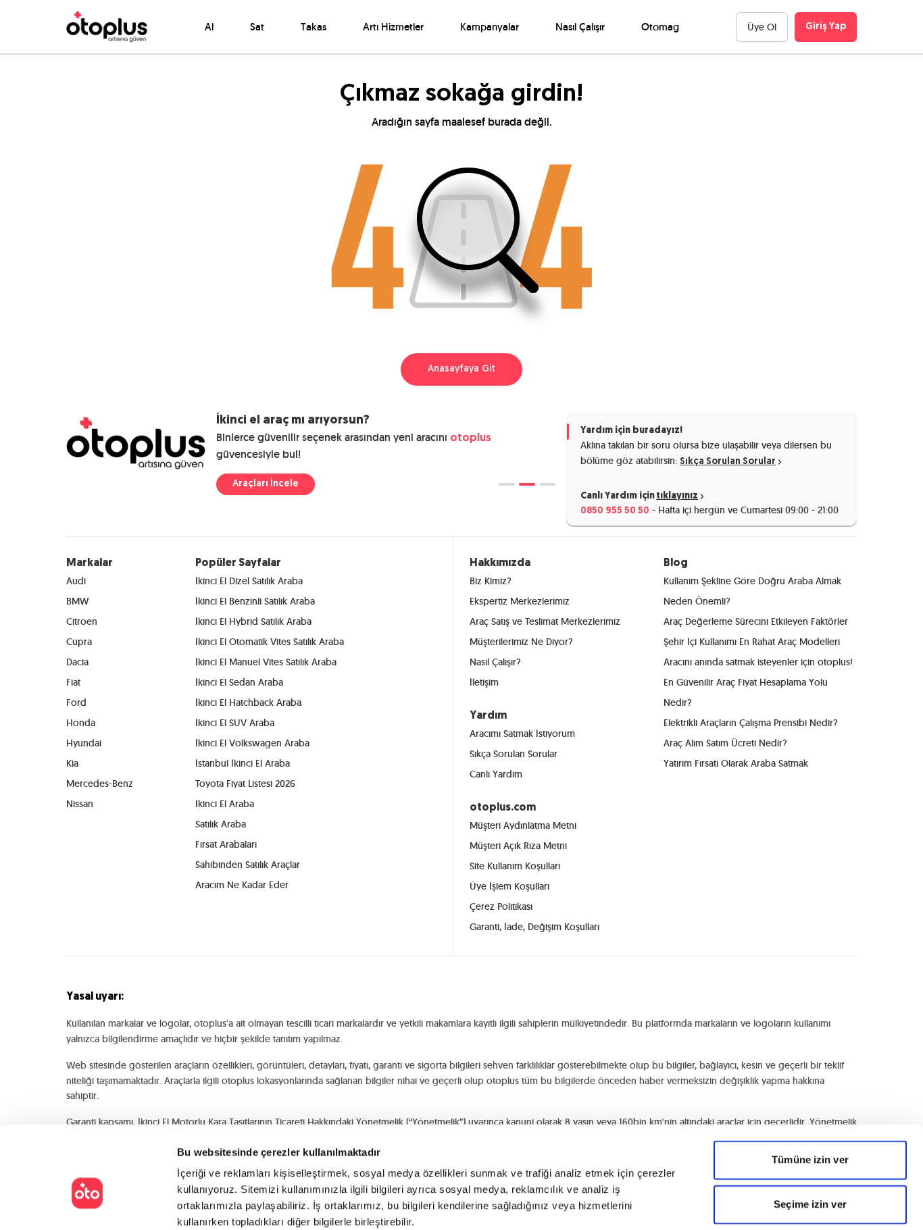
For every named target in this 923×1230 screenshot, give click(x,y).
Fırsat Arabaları (226, 844)
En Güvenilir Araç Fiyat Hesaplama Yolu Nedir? (746, 692)
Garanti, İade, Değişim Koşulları (534, 927)
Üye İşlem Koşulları (509, 886)
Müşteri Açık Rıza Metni (518, 846)
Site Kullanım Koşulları (515, 866)
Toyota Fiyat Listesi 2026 (245, 783)
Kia (72, 763)
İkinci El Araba (224, 804)
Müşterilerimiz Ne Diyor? (521, 642)
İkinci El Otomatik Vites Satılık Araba (269, 642)
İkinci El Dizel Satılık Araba (249, 581)
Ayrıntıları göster (692, 1203)
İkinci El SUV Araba (234, 723)
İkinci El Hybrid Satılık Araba (253, 621)
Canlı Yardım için (639, 496)
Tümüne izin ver (810, 1086)
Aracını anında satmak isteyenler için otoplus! (758, 662)
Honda (80, 723)
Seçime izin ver (810, 1131)
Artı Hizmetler (393, 26)
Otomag (660, 26)
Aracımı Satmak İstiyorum (522, 733)
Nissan (79, 804)
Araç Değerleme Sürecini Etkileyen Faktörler (756, 621)
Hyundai (83, 743)
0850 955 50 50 (614, 511)
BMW (77, 601)
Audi (76, 581)
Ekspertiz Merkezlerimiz (520, 601)
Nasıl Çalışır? (495, 662)
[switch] (356, 1203)
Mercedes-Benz (99, 783)
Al (209, 26)
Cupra (79, 642)
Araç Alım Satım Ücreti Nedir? (725, 743)
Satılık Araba (220, 824)
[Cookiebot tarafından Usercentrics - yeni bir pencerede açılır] (87, 1204)
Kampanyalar (489, 26)
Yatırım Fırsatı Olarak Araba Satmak (736, 763)
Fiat (73, 682)
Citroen (81, 621)
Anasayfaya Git (461, 369)
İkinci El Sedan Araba (239, 682)
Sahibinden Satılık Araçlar (247, 865)
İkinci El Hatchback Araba (248, 702)
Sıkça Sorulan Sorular (728, 462)
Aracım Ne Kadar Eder (242, 885)
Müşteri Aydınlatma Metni (523, 825)
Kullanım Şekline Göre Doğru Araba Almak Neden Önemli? (752, 591)
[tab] (507, 484)
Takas (313, 26)
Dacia (77, 662)
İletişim (484, 682)
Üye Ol (761, 27)
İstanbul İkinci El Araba (242, 763)
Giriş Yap (825, 27)
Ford (76, 702)
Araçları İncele (265, 484)
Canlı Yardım (496, 774)
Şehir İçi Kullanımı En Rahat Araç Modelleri (752, 642)
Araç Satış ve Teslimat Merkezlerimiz (545, 621)
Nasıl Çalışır (580, 26)
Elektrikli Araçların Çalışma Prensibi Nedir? (751, 723)
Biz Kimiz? (491, 581)
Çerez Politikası (501, 906)
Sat (257, 26)
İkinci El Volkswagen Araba (252, 743)
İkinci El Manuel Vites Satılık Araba (265, 662)
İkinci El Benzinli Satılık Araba (255, 601)
